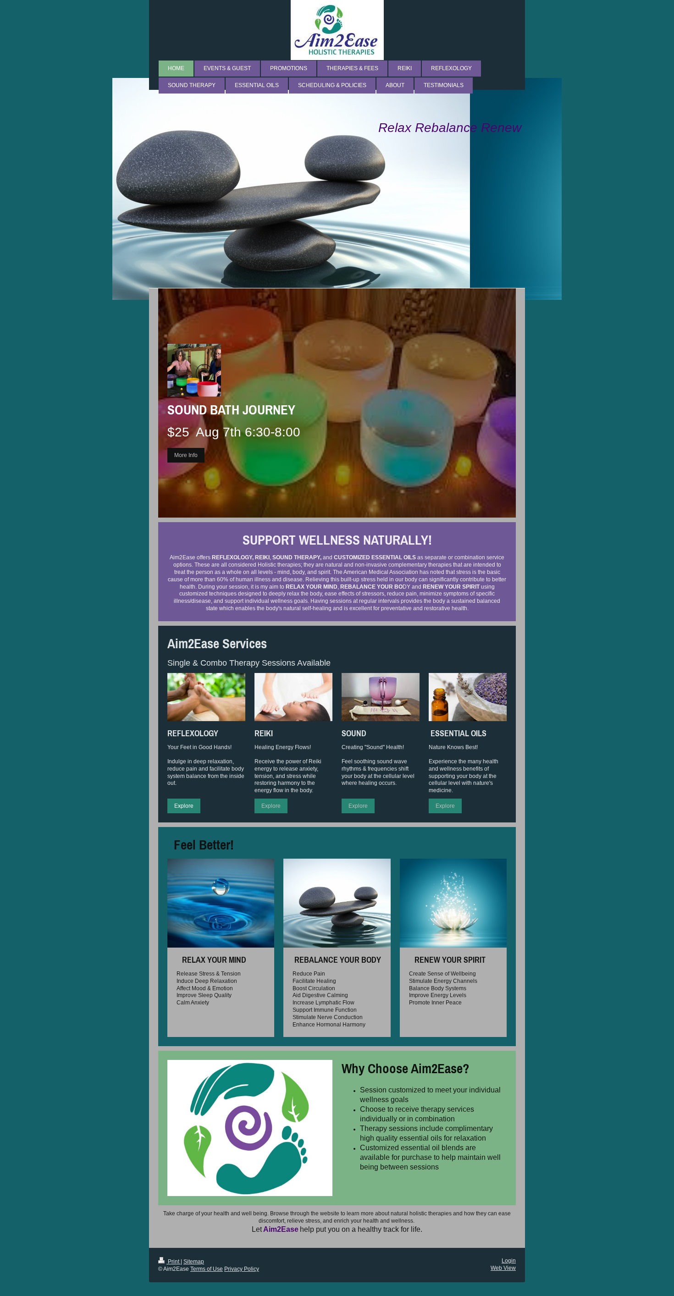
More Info (186, 455)
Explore (183, 806)
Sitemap (193, 1261)
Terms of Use (206, 1269)
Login (509, 1260)
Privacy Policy (241, 1269)
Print (173, 1261)
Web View (503, 1268)
